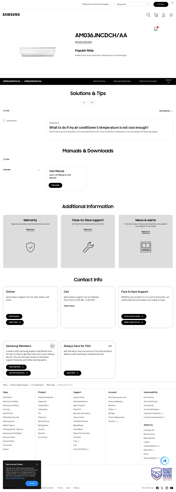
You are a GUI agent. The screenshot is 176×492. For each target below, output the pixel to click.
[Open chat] (164, 461)
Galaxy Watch (43, 406)
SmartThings (8, 413)
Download (55, 185)
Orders (111, 409)
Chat (75, 441)
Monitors (41, 433)
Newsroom (148, 450)
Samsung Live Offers (11, 406)
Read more (30, 230)
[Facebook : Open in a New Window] (157, 488)
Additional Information (148, 81)
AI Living (6, 409)
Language (6, 170)
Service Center (78, 417)
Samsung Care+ (9, 421)
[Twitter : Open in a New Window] (162, 488)
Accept (32, 483)
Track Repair (78, 429)
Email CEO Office (80, 449)
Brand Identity (149, 438)
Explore (6, 449)
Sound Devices (43, 421)
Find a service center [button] (132, 316)
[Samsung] (10, 14)
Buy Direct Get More (10, 402)
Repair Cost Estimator (81, 433)
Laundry (41, 429)
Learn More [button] (71, 373)
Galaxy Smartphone (45, 397)
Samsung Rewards (115, 402)
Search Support (79, 406)
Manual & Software (80, 402)
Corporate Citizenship (152, 413)
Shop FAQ (77, 409)
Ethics (146, 454)
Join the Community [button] (17, 373)
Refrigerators (43, 425)
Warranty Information (83, 42)
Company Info (149, 430)
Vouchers (112, 421)
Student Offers (8, 441)
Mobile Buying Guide (11, 417)
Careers (147, 442)
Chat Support (14, 316)
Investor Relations (151, 446)
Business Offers (9, 437)
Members (112, 406)
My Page (111, 413)
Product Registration (116, 417)
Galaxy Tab (42, 402)
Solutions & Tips (99, 81)
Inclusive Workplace (151, 409)
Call (74, 445)
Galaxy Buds (43, 409)
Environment (149, 397)
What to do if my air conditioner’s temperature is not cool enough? (101, 55)
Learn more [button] (13, 322)
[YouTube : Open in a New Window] (171, 488)
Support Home (78, 397)
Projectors (42, 417)
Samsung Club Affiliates (12, 433)
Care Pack (77, 437)
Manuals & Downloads (122, 81)
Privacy (60, 488)
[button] (109, 128)
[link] (155, 29)
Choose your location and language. (95, 4)
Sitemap (76, 488)
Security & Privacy (150, 402)
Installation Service (80, 421)
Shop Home (7, 397)
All (84, 102)
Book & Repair (78, 425)
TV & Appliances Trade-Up (13, 429)
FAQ (91, 102)
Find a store (7, 445)
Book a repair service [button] (132, 322)
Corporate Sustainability (153, 417)
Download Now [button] (14, 367)
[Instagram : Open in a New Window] (166, 488)
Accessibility (149, 406)
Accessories (42, 437)
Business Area (149, 434)
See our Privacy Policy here (15, 478)
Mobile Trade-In (9, 425)
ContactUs (169, 81)
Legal (68, 488)
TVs (39, 413)
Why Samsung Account (117, 397)
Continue (160, 4)
